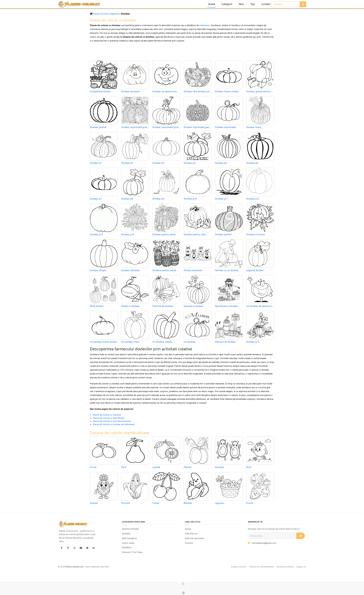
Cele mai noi (191, 533)
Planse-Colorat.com (74, 567)
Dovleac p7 (96, 198)
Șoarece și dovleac (193, 306)
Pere (123, 467)
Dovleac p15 (252, 342)
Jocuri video (128, 543)
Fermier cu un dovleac (227, 270)
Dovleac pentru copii (195, 234)
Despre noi (301, 567)
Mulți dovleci (97, 306)
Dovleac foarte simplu (227, 91)
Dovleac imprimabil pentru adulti (198, 127)
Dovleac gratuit (98, 127)
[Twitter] (87, 548)
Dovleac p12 (252, 198)
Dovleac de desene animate (166, 91)
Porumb (125, 503)
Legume (219, 503)
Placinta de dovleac (162, 306)
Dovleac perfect (223, 234)
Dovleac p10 (190, 198)
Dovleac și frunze (255, 234)
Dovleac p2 (127, 163)
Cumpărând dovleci (100, 91)
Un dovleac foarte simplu (103, 342)
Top (252, 4)
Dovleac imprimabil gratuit (166, 127)
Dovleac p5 (221, 163)
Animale (126, 533)
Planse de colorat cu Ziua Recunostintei (112, 421)
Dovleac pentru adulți (164, 234)
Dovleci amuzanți (193, 270)
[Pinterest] (68, 548)
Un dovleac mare (130, 342)
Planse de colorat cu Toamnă (107, 414)
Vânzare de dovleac (225, 342)
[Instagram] (74, 548)
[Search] (303, 4)
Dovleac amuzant (130, 91)
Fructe (249, 503)
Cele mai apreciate (194, 538)
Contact (265, 4)
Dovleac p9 (158, 198)
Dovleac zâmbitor (130, 270)
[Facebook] (61, 548)
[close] (183, 584)
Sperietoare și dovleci (226, 306)
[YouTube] (80, 548)
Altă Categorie (129, 538)
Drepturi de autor (239, 567)
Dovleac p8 (127, 198)
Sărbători (127, 547)
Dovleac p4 (190, 163)
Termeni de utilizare (285, 567)
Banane (188, 503)
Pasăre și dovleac (130, 306)
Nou (241, 4)
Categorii (227, 4)
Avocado (219, 467)
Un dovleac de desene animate (260, 306)
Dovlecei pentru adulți (164, 270)
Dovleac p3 (158, 163)
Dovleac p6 (252, 163)
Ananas (94, 503)
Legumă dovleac (255, 270)
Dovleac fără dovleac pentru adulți (198, 91)
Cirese (155, 503)
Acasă (211, 4)
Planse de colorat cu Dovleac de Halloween (114, 424)
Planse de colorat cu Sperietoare (108, 417)
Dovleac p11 (221, 198)
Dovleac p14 (127, 234)
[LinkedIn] (93, 548)
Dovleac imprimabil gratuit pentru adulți (135, 127)
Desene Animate (130, 528)
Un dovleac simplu (162, 342)
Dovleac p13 (96, 234)
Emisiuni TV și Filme (132, 552)
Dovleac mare (253, 127)
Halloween (204, 25)
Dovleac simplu (98, 270)
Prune (93, 467)
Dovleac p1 (96, 163)
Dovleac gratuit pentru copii (260, 91)
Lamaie (156, 467)
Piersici (187, 467)
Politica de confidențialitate (261, 567)
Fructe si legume (110, 13)
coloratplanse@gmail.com (264, 543)
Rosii (248, 467)
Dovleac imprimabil (225, 127)
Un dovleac (190, 342)
